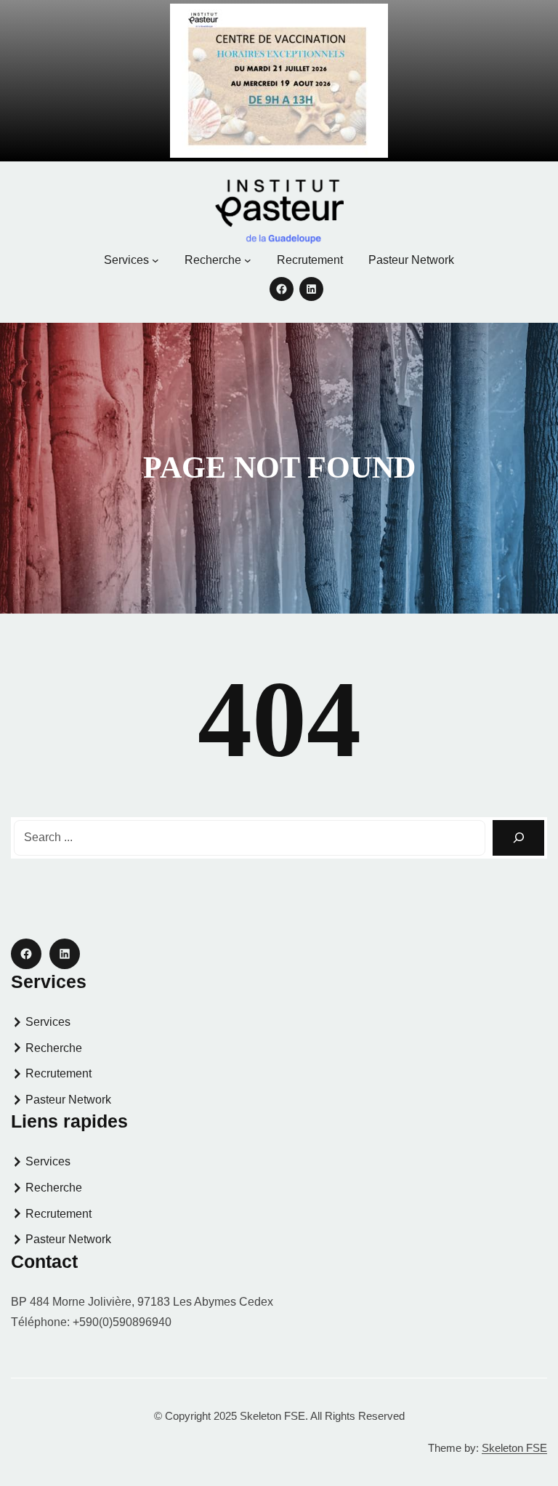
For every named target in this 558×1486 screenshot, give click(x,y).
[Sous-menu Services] (155, 260)
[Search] (518, 838)
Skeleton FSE (514, 1448)
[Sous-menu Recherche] (247, 260)
